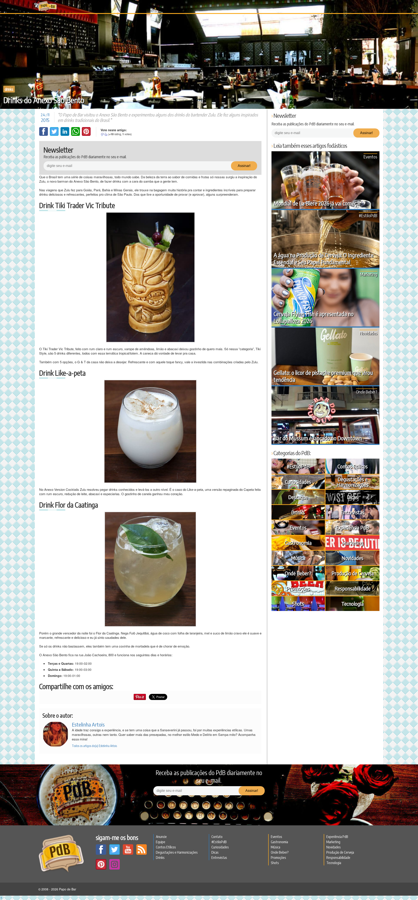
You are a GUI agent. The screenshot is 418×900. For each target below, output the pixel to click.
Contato (216, 836)
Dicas (352, 497)
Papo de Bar (47, 6)
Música (298, 558)
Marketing (368, 274)
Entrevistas (352, 512)
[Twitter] (54, 134)
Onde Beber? (366, 391)
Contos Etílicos (352, 466)
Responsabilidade (353, 588)
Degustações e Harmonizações (353, 482)
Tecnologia (352, 603)
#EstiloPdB (368, 215)
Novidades (368, 333)
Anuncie (161, 836)
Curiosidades (298, 481)
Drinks (9, 89)
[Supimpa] (106, 134)
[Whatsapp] (76, 134)
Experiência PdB (352, 527)
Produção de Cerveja (353, 573)
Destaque (298, 497)
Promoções (298, 588)
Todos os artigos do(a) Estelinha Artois (94, 746)
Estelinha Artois (88, 724)
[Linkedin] (65, 134)
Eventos (370, 156)
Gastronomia (298, 542)
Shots (298, 603)
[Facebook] (44, 134)
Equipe (160, 842)
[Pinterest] (86, 134)
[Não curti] (102, 134)
